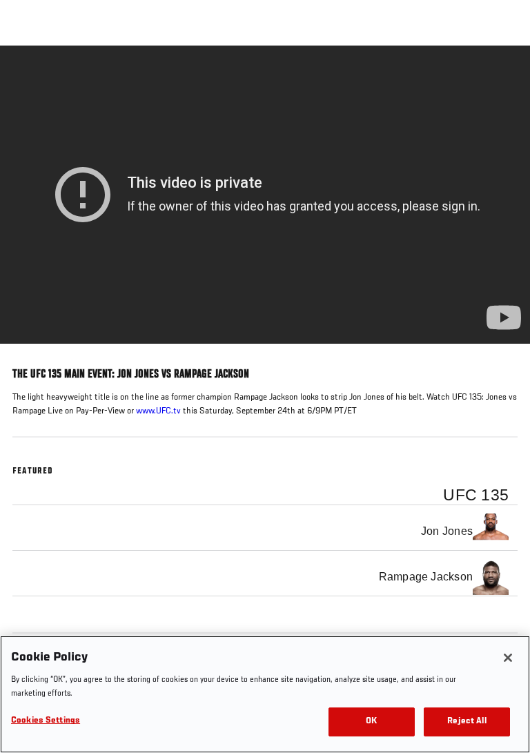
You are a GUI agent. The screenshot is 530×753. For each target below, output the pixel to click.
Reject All (466, 721)
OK (371, 721)
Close (505, 72)
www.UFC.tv (158, 411)
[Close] (508, 658)
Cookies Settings (45, 720)
